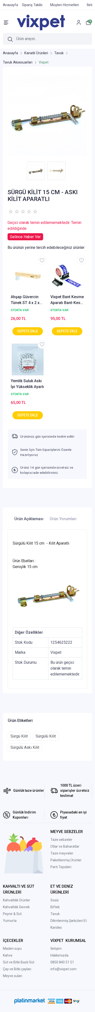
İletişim (56, 948)
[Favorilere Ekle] (42, 260)
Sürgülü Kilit (46, 736)
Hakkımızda (59, 955)
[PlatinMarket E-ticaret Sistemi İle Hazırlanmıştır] (29, 1001)
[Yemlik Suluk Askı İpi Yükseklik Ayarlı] (28, 360)
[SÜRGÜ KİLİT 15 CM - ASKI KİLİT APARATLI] (47, 115)
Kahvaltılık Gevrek (16, 907)
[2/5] (14, 211)
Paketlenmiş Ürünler (66, 860)
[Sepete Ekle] (27, 331)
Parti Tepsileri (60, 867)
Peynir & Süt (12, 914)
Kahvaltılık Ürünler (16, 900)
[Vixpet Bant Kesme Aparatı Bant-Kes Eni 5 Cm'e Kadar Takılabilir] (67, 275)
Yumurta (10, 921)
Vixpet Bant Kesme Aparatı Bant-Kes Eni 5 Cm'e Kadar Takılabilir (67, 300)
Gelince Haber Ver (25, 236)
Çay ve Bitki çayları (17, 969)
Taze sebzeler (61, 840)
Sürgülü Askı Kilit (24, 747)
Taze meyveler (61, 853)
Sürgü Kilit (19, 736)
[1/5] (11, 211)
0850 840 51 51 (62, 962)
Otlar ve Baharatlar (64, 846)
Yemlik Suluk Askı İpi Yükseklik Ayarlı (27, 384)
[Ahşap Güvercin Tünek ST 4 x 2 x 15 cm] (28, 275)
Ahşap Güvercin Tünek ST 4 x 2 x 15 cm (25, 300)
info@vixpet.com (63, 969)
